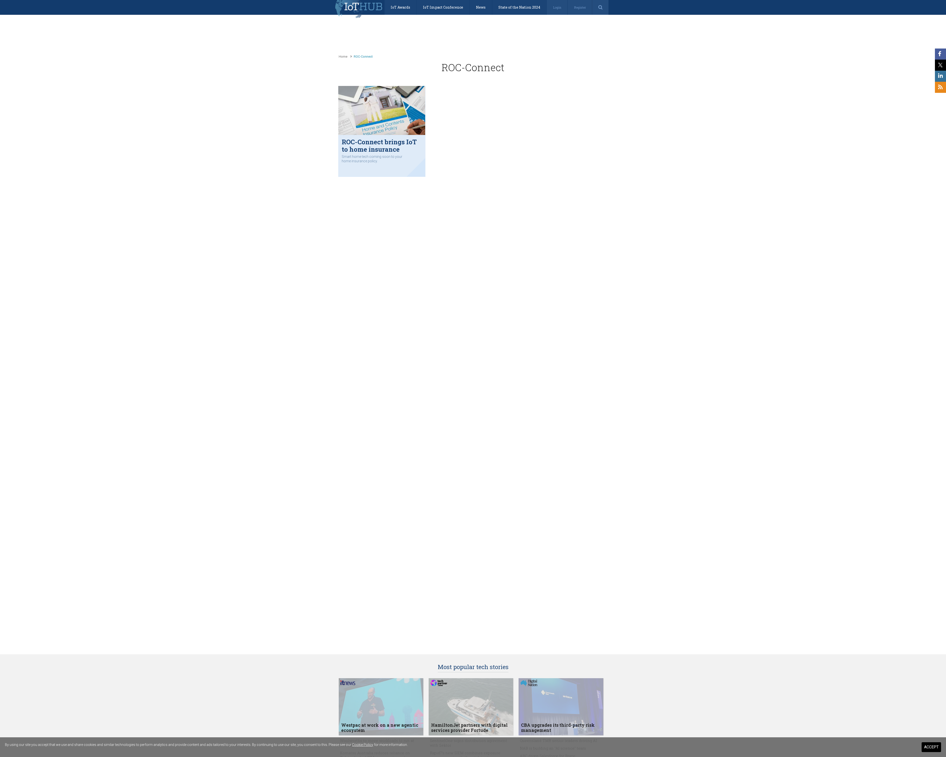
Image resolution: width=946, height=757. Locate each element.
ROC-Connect (363, 56)
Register (580, 7)
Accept (931, 747)
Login (557, 7)
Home (343, 56)
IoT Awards (400, 7)
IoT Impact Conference (443, 7)
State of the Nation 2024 (519, 7)
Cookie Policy (362, 745)
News (481, 7)
